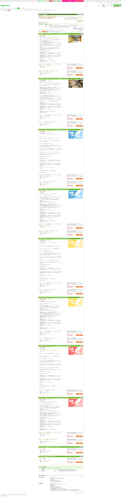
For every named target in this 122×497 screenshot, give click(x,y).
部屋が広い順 (57, 31)
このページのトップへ (80, 492)
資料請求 (24, 494)
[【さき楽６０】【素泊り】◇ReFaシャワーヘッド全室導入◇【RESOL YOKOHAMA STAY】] (75, 135)
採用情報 (18, 494)
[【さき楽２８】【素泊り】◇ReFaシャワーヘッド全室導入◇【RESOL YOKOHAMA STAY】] (75, 244)
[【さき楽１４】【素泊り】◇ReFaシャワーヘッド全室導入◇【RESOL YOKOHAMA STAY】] (75, 351)
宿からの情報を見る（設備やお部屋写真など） (71, 18)
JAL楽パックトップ (41, 12)
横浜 (48, 12)
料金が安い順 (49, 31)
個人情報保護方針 (8, 494)
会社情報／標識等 (3, 494)
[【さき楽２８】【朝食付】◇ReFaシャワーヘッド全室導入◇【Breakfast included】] (75, 302)
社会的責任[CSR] (14, 494)
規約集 (22, 494)
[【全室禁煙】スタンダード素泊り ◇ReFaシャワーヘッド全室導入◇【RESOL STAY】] (75, 39)
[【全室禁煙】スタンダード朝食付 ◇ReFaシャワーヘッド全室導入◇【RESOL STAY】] (75, 84)
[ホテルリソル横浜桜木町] (42, 469)
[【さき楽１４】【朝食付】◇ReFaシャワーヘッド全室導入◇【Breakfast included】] (75, 403)
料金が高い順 (53, 31)
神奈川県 (46, 12)
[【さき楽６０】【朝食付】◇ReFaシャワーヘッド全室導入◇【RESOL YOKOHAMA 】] (75, 194)
